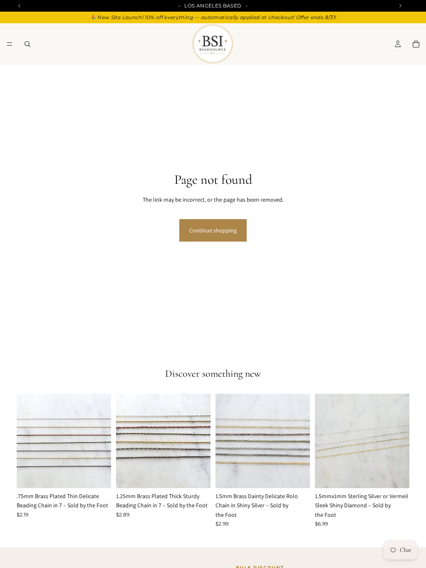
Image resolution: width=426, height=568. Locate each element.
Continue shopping (213, 230)
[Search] (27, 44)
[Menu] (9, 44)
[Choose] (98, 475)
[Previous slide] (26, 441)
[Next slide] (102, 441)
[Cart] (416, 44)
